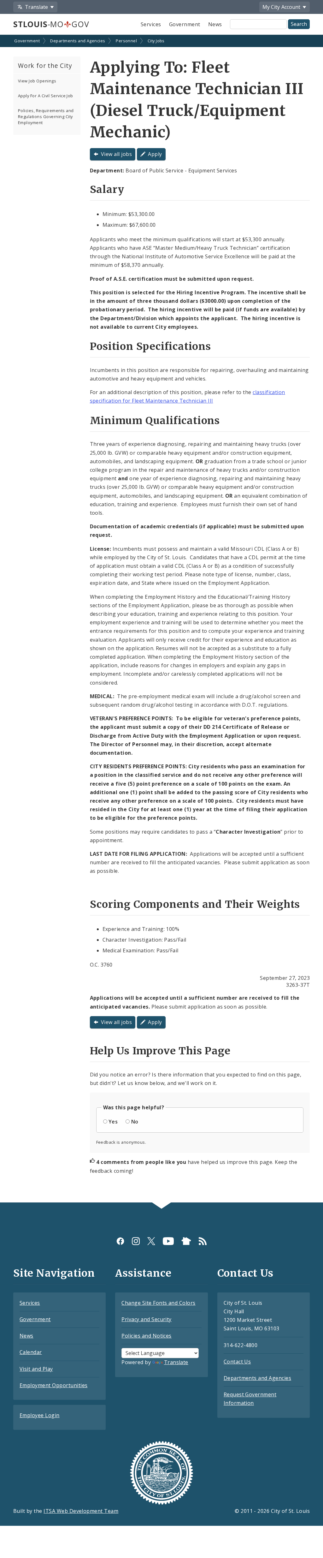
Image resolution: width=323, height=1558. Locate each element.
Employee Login (40, 1415)
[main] (161, 619)
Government (184, 24)
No (134, 1121)
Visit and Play (36, 1368)
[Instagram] (136, 1241)
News (215, 24)
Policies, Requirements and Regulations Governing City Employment (45, 116)
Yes (113, 1121)
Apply (155, 154)
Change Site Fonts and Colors (158, 1302)
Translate (176, 1362)
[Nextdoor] (186, 1241)
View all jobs (116, 154)
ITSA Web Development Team (81, 1510)
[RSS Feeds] (203, 1241)
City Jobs (156, 41)
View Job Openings (37, 81)
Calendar (31, 1352)
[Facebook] (120, 1241)
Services (151, 24)
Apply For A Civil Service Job (45, 96)
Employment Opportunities (54, 1385)
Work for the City (45, 65)
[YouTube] (168, 1241)
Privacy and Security (146, 1319)
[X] (151, 1241)
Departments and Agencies (77, 41)
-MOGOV (51, 24)
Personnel (126, 41)
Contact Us (237, 1361)
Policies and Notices (146, 1335)
